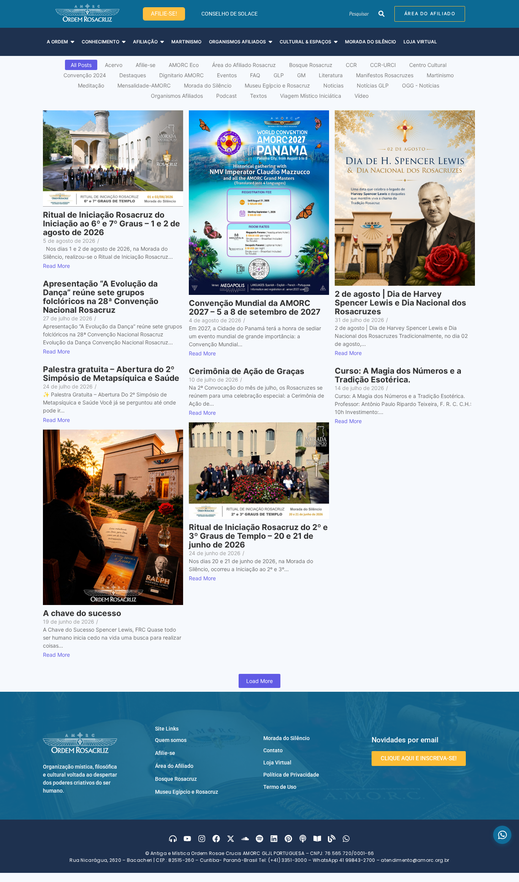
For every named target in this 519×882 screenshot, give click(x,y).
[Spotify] (259, 838)
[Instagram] (202, 838)
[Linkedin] (274, 838)
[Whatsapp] (346, 838)
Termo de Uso (279, 787)
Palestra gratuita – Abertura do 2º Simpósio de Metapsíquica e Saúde (111, 373)
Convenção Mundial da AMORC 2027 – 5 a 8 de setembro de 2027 (254, 307)
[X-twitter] (230, 838)
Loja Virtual (277, 762)
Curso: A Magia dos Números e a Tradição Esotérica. (398, 375)
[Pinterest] (288, 838)
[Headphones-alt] (173, 838)
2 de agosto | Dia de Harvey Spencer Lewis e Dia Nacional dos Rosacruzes (400, 303)
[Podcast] (303, 838)
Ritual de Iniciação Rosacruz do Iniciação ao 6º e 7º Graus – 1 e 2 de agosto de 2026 (111, 223)
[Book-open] (317, 838)
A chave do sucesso (82, 613)
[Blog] (331, 838)
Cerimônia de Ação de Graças (246, 371)
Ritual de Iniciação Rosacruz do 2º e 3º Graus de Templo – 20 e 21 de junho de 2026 (258, 536)
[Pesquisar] (381, 14)
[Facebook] (216, 838)
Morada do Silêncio (286, 738)
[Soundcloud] (245, 838)
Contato (273, 750)
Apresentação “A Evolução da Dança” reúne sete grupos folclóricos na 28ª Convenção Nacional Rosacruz (100, 296)
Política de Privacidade (291, 775)
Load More (259, 681)
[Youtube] (187, 838)
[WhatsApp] (502, 835)
